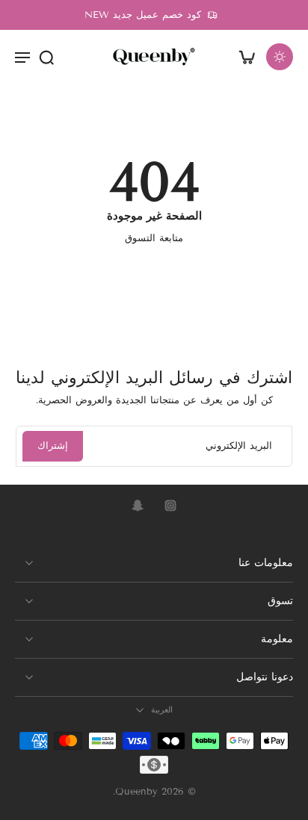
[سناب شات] (137, 505)
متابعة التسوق (154, 238)
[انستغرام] (170, 505)
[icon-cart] (246, 57)
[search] (46, 57)
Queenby (136, 792)
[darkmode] (279, 56)
